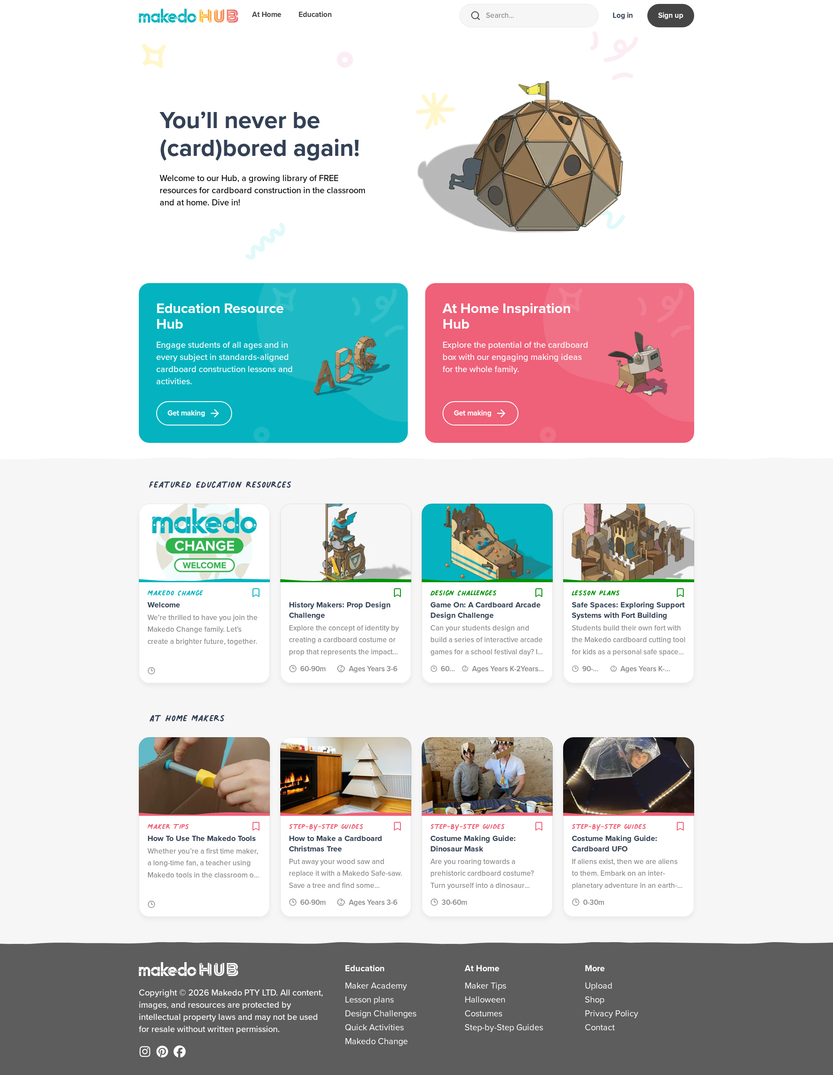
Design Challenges (380, 1013)
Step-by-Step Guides (504, 1027)
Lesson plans (369, 999)
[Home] (188, 15)
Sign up (670, 15)
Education (315, 14)
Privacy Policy (611, 1013)
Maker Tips (485, 985)
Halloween (485, 999)
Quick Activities (374, 1027)
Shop (594, 999)
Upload (599, 985)
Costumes (483, 1013)
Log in (623, 15)
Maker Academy (376, 985)
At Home (266, 14)
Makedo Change (376, 1041)
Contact (600, 1027)
